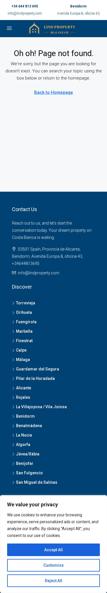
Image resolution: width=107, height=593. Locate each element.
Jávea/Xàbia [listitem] (27, 454)
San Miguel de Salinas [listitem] (36, 482)
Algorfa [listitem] (23, 444)
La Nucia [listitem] (24, 435)
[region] (53, 544)
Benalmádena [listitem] (29, 425)
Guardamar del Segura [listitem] (37, 369)
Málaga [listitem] (23, 359)
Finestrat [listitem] (24, 340)
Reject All (53, 580)
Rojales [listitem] (23, 397)
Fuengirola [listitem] (26, 322)
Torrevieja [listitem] (25, 303)
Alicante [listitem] (23, 388)
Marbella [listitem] (24, 331)
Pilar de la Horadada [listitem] (35, 378)
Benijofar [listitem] (24, 463)
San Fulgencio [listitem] (29, 473)
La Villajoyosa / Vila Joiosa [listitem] (41, 406)
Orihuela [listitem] (24, 312)
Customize (53, 565)
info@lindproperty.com (25, 13)
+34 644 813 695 (24, 6)
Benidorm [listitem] (25, 416)
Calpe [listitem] (21, 350)
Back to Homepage (53, 92)
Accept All (53, 550)
